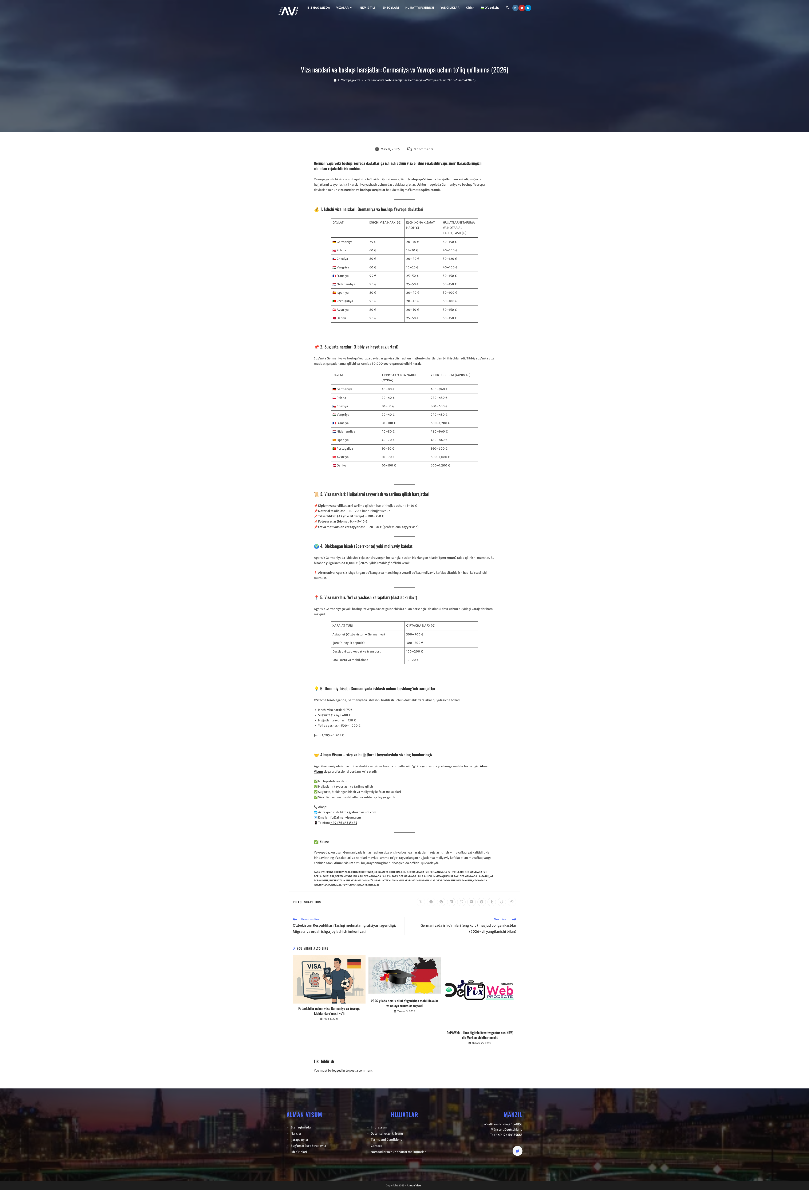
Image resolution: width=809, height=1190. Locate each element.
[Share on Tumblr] (492, 902)
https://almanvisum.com (358, 812)
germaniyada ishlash (349, 876)
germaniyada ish (418, 872)
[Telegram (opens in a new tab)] (528, 8)
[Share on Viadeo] (502, 902)
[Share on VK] (471, 902)
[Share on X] (421, 902)
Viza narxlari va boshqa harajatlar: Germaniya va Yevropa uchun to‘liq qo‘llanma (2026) (420, 80)
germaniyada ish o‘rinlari (447, 872)
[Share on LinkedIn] (451, 902)
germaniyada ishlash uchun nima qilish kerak (429, 876)
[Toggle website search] (507, 8)
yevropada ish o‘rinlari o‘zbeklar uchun (377, 880)
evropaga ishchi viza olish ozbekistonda (347, 872)
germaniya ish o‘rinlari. (390, 872)
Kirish (470, 7)
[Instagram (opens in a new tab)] (515, 8)
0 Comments (424, 149)
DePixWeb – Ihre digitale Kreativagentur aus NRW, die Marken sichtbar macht (480, 1035)
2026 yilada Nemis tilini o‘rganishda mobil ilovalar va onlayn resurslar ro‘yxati (404, 1003)
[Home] (335, 80)
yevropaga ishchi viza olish (454, 880)
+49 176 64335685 (343, 823)
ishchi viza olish (339, 880)
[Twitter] (517, 1151)
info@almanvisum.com (344, 817)
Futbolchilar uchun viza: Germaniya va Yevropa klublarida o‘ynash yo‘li (329, 1011)
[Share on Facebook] (431, 902)
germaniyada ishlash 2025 (381, 876)
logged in (338, 1070)
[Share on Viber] (461, 902)
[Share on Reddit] (481, 902)
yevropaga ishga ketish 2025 (360, 884)
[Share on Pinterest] (441, 902)
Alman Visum (415, 1185)
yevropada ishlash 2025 (420, 880)
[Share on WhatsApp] (512, 902)
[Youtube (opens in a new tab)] (521, 8)
